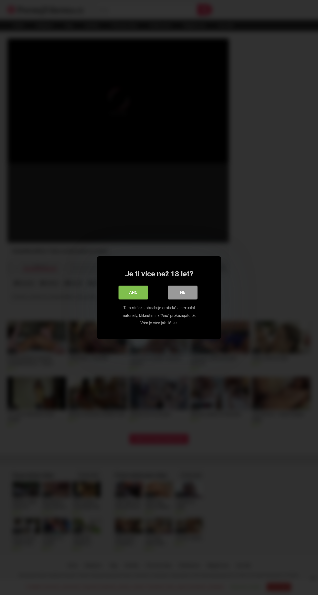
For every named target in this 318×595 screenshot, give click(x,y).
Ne (182, 292)
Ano (133, 292)
